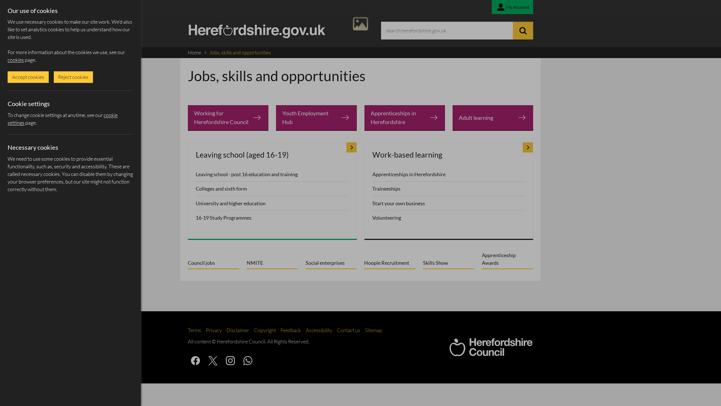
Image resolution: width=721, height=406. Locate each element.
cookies (16, 60)
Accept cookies (28, 77)
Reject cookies (73, 77)
